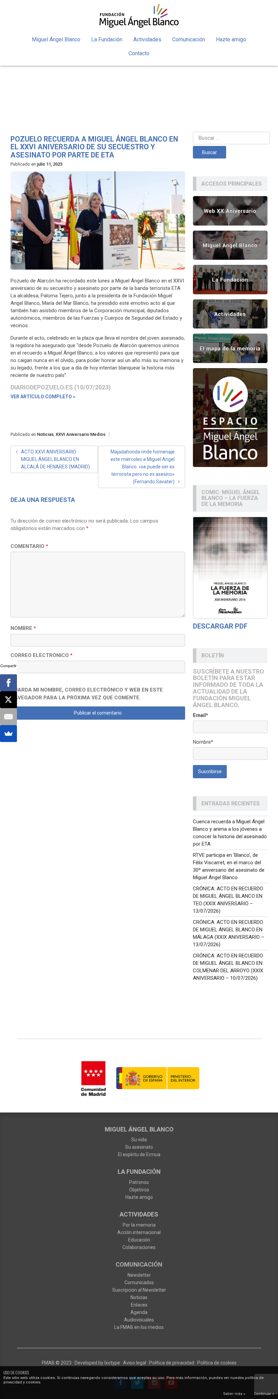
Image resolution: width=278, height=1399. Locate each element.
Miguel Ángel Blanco (56, 39)
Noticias (45, 434)
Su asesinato (139, 1147)
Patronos (139, 1182)
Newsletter (139, 1275)
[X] (8, 699)
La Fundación (106, 39)
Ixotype (112, 1362)
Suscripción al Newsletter (139, 1290)
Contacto (139, 53)
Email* (200, 715)
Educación (139, 1240)
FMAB (48, 1362)
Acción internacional (139, 1232)
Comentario (29, 546)
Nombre (23, 628)
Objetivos (139, 1189)
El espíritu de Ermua (139, 1154)
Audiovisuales (139, 1319)
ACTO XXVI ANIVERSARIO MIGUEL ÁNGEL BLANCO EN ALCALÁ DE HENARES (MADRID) (55, 459)
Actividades (147, 39)
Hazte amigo (231, 39)
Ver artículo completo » (43, 396)
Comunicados (139, 1282)
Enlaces (139, 1305)
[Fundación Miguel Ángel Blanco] (139, 15)
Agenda (139, 1312)
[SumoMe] (8, 733)
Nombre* (203, 742)
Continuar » (264, 1394)
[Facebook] (8, 682)
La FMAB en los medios (139, 1327)
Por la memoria (139, 1225)
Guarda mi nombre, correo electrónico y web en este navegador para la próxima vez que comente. (87, 694)
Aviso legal (134, 1362)
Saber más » (234, 1394)
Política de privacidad (171, 1362)
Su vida (139, 1139)
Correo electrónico (42, 655)
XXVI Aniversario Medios (80, 434)
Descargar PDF (220, 626)
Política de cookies (217, 1362)
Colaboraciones (139, 1247)
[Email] (8, 716)
